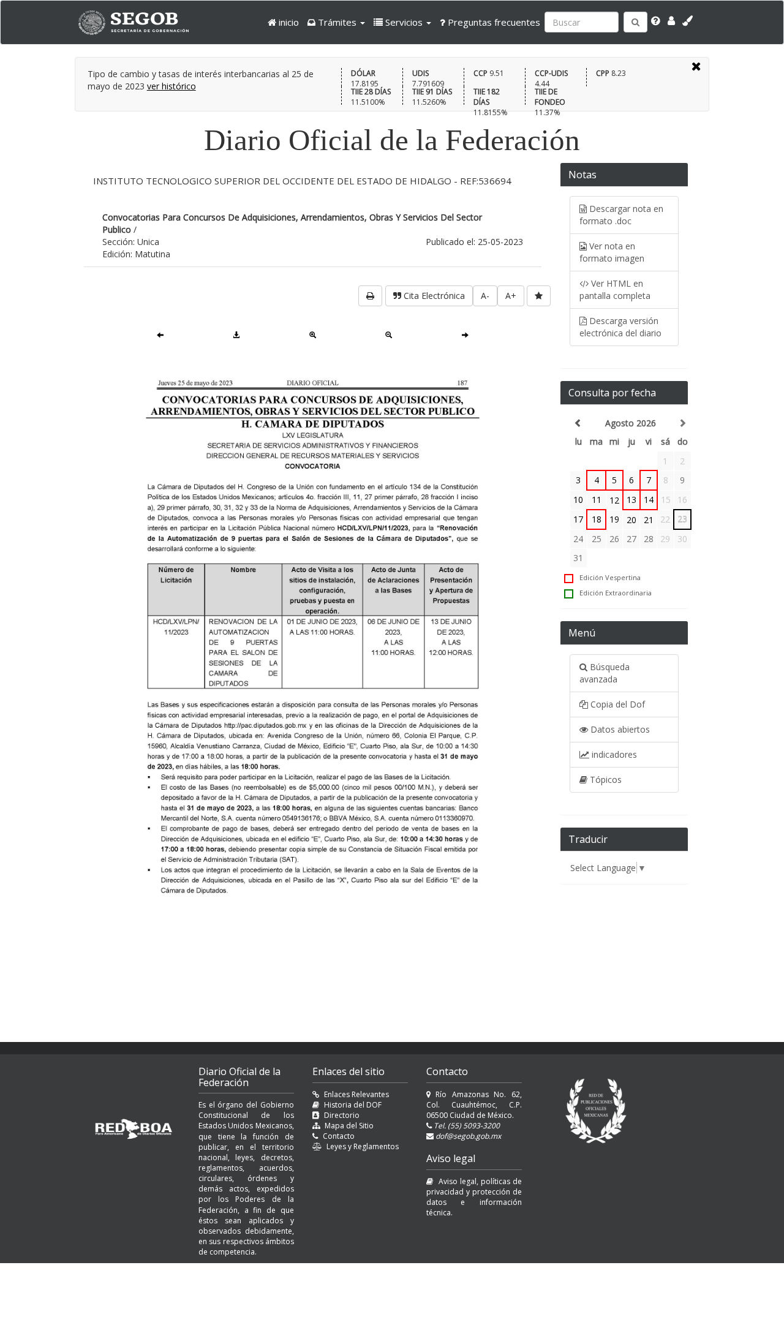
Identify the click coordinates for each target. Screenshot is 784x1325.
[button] (336, 22)
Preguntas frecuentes (492, 22)
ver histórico (171, 86)
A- (485, 295)
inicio (287, 22)
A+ (510, 295)
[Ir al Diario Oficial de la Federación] (139, 22)
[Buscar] (635, 22)
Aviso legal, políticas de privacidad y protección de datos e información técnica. (474, 1197)
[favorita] (539, 295)
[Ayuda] (655, 21)
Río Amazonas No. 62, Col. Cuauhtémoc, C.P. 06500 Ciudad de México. (474, 1104)
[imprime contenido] (370, 295)
